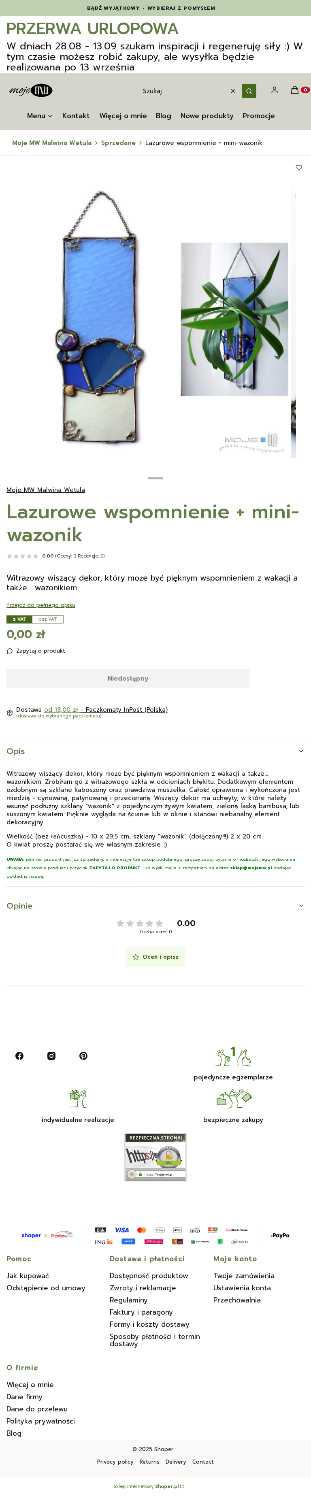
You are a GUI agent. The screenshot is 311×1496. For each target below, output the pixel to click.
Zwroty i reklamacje (143, 1288)
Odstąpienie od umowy (45, 1288)
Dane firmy (24, 1397)
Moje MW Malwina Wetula (52, 143)
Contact (203, 1462)
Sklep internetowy (146, 1486)
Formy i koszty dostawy (150, 1324)
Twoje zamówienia (244, 1275)
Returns (150, 1462)
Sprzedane (118, 143)
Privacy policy (115, 1462)
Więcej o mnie (30, 1384)
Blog (13, 1433)
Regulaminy (129, 1300)
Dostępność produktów (149, 1275)
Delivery (176, 1462)
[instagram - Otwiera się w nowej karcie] (51, 1056)
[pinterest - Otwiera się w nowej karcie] (83, 1056)
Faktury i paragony (141, 1312)
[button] (249, 91)
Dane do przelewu (37, 1409)
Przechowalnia (237, 1300)
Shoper (163, 1449)
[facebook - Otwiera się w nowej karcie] (19, 1056)
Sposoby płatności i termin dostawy (155, 1340)
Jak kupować (27, 1275)
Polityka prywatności (40, 1421)
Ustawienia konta (242, 1288)
